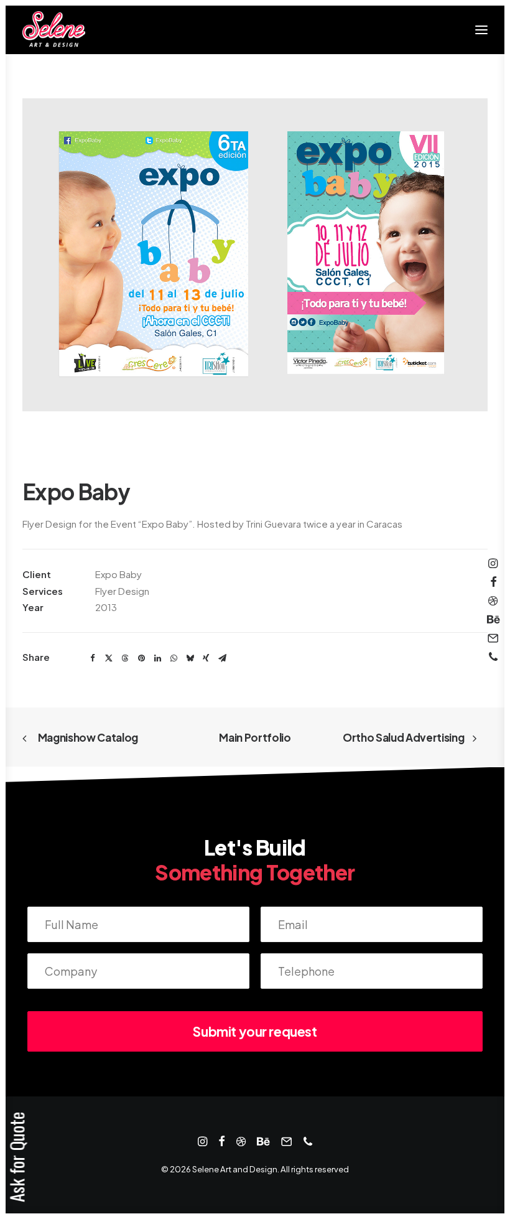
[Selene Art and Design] (53, 30)
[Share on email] (222, 658)
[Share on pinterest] (141, 658)
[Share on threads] (125, 658)
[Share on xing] (205, 658)
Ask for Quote (16, 1157)
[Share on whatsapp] (173, 658)
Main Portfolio (254, 737)
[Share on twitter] (108, 658)
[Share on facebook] (92, 658)
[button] (481, 30)
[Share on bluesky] (189, 658)
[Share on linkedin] (157, 658)
